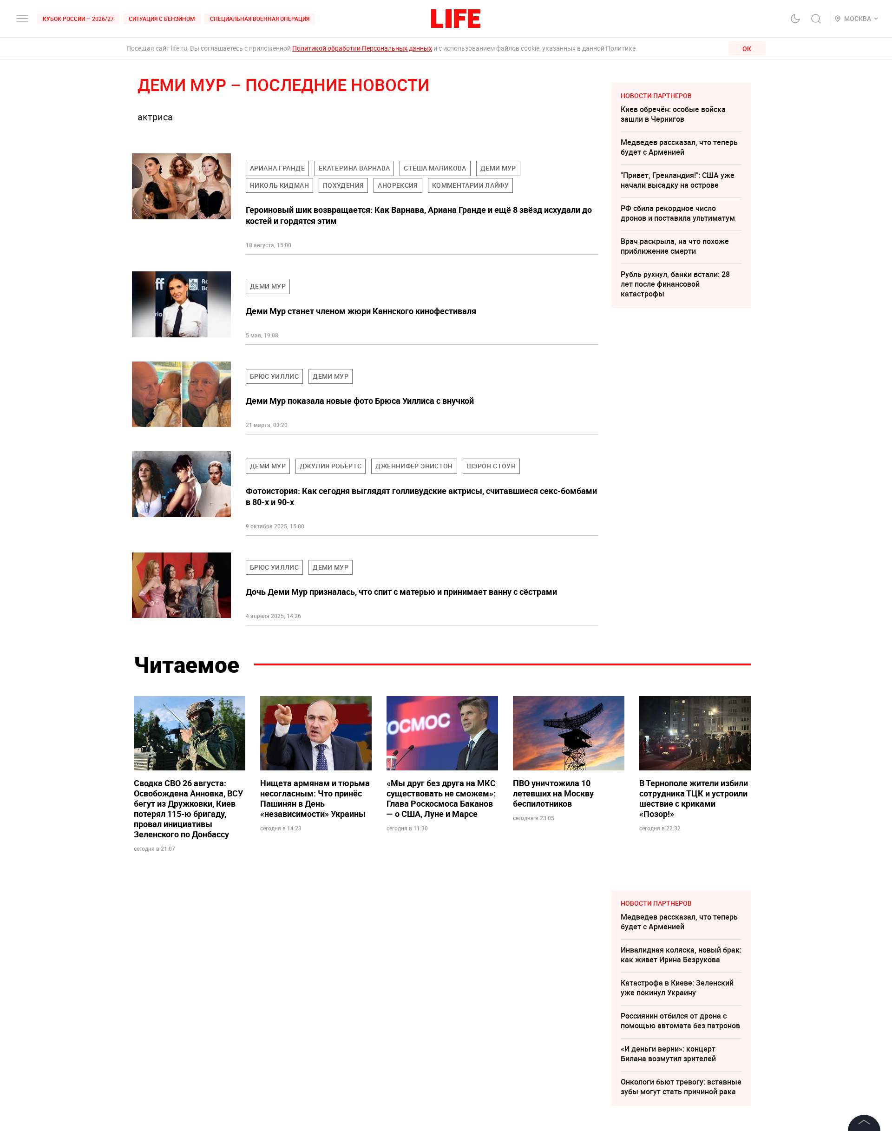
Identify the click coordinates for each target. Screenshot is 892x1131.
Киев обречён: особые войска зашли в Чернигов (673, 114)
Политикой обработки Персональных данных (362, 48)
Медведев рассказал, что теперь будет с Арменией (679, 147)
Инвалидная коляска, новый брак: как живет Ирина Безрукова (681, 955)
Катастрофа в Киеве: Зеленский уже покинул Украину (677, 988)
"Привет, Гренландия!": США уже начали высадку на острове (678, 180)
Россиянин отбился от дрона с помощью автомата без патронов (680, 1021)
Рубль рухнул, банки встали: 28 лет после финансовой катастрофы (675, 284)
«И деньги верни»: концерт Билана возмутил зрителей (668, 1054)
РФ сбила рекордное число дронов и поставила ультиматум (678, 213)
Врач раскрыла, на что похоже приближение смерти (675, 246)
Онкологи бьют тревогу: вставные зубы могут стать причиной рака (681, 1087)
